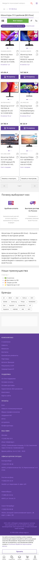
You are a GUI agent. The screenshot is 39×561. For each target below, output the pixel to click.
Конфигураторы (7, 426)
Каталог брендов (8, 362)
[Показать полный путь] (4, 9)
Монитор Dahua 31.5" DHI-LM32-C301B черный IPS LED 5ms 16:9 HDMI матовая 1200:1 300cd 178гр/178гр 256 (8, 161)
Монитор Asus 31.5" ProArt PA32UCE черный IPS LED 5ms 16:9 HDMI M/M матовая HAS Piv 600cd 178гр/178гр (27, 58)
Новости (5, 345)
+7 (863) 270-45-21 (7, 481)
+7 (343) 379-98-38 (7, 464)
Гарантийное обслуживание (12, 389)
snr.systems (6, 422)
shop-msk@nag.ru (8, 442)
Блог (3, 405)
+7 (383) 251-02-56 (7, 495)
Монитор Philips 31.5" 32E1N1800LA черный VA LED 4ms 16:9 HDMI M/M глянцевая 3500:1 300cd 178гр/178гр (27, 161)
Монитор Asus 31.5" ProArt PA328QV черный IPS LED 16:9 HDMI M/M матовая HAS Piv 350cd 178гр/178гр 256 (7, 58)
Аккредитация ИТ (8, 369)
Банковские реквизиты (10, 355)
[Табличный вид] (3, 21)
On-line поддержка (9, 379)
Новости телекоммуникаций (12, 409)
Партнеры (5, 359)
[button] (36, 21)
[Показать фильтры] (36, 21)
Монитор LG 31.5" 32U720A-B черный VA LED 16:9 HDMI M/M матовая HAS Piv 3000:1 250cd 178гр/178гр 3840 (7, 109)
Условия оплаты (7, 382)
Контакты (5, 352)
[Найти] (31, 3)
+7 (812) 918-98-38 (7, 509)
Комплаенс (6, 392)
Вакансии (5, 349)
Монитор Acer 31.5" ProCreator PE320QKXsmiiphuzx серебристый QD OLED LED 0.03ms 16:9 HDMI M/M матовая (27, 109)
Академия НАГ (7, 415)
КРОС (4, 419)
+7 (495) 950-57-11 (7, 439)
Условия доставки (8, 385)
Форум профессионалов (11, 412)
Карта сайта (6, 396)
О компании (6, 342)
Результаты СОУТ (8, 366)
